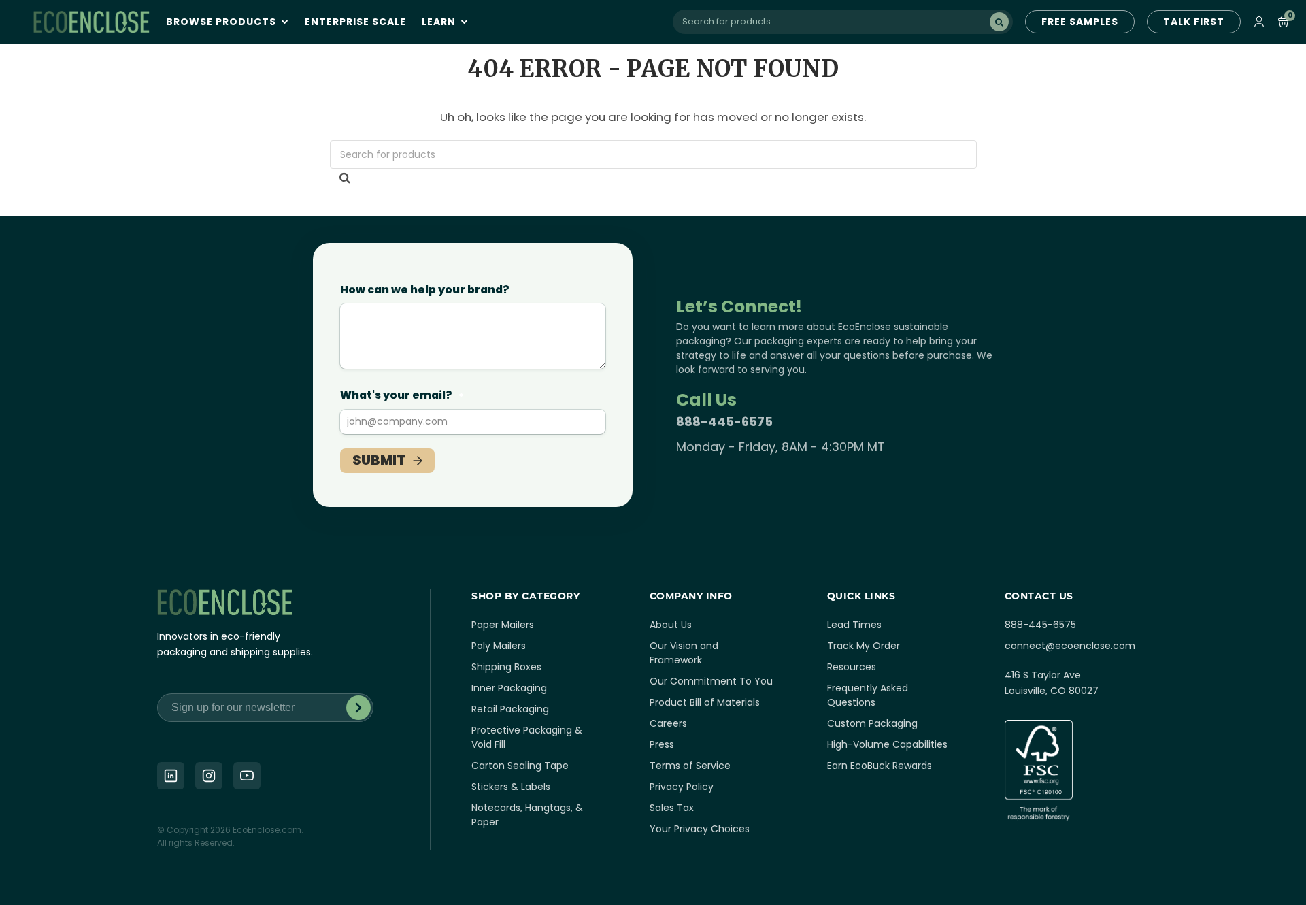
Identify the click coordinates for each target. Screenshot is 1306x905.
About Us (671, 624)
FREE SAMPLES (1079, 22)
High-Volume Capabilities (887, 744)
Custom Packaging (872, 723)
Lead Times (854, 624)
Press (662, 744)
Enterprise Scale (355, 22)
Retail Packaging (510, 709)
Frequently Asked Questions (867, 695)
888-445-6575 (724, 421)
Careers (668, 723)
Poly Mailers (498, 646)
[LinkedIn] (170, 775)
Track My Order (863, 646)
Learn (440, 22)
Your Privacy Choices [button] (700, 829)
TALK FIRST (1193, 22)
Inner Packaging (509, 688)
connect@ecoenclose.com (1070, 646)
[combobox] (843, 22)
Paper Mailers (502, 624)
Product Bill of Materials (705, 702)
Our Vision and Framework (684, 653)
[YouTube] (247, 775)
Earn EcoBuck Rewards (879, 765)
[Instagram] (208, 775)
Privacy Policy (682, 786)
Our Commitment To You (711, 681)
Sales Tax (672, 807)
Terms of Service (690, 765)
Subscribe (358, 707)
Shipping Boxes (506, 667)
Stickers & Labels (510, 786)
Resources (851, 667)
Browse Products (222, 22)
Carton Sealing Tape (520, 765)
